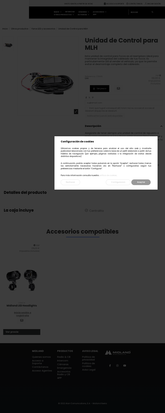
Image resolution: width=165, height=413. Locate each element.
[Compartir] (86, 97)
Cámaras (62, 364)
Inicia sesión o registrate (22, 314)
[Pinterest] (92, 97)
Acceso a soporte (115, 3)
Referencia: (90, 76)
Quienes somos (41, 357)
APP (59, 378)
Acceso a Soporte (37, 362)
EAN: (87, 78)
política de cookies (108, 175)
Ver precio (101, 88)
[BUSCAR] (152, 12)
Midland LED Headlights (22, 305)
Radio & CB (63, 357)
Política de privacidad (88, 358)
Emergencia (64, 368)
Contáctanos (135, 3)
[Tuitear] (89, 97)
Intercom (62, 360)
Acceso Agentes (42, 370)
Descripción (93, 126)
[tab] (124, 126)
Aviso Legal (88, 369)
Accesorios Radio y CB (63, 373)
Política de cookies (88, 365)
